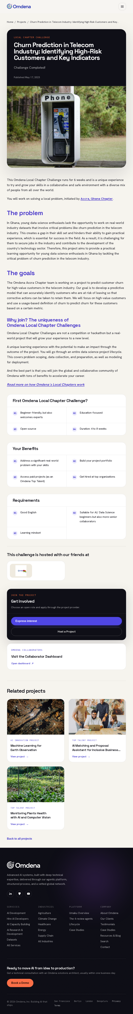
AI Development (16, 913)
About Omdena (109, 913)
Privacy (116, 1001)
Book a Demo (20, 982)
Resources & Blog (110, 935)
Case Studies (76, 930)
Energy (42, 930)
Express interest (26, 621)
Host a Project (67, 631)
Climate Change (47, 919)
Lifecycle (74, 924)
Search (104, 941)
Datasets (12, 939)
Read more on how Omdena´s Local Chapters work (46, 384)
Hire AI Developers (18, 919)
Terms (57, 1005)
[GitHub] (19, 893)
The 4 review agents (81, 919)
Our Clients (107, 919)
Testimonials (107, 924)
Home (10, 21)
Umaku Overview (79, 913)
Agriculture (44, 913)
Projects (21, 21)
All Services (13, 945)
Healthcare (44, 924)
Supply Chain (45, 935)
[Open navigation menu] (122, 6)
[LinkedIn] (10, 893)
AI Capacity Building (18, 924)
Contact (105, 947)
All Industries (45, 941)
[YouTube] (28, 893)
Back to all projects (19, 838)
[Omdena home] (19, 6)
